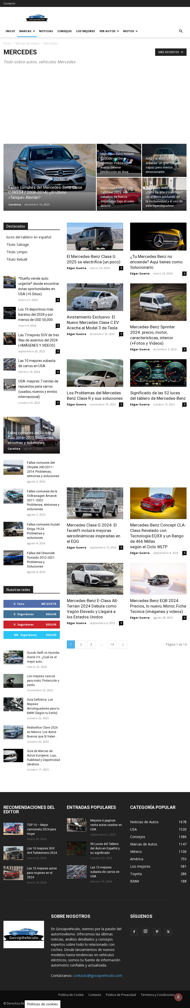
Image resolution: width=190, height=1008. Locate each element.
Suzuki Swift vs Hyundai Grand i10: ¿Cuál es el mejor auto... (43, 657)
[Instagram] (145, 931)
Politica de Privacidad (121, 995)
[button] (181, 31)
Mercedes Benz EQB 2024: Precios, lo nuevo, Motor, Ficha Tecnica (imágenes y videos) (158, 606)
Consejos (64, 31)
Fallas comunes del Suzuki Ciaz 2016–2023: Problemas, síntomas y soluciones (31, 438)
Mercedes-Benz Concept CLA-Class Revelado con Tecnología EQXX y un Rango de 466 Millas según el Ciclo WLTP (158, 536)
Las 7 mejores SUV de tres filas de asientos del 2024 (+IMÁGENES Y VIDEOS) (38, 340)
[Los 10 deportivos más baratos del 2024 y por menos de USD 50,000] (9, 313)
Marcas (25, 31)
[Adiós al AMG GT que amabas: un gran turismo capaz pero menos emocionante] (164, 160)
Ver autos (107, 31)
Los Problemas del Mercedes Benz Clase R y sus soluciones (95, 395)
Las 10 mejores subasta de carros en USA (104, 872)
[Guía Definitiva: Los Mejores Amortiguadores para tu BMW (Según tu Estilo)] (13, 704)
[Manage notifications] (178, 997)
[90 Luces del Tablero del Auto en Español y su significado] (77, 849)
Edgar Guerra (76, 268)
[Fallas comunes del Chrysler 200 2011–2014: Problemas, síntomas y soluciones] (13, 467)
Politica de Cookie (71, 995)
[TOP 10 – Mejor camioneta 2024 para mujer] (13, 829)
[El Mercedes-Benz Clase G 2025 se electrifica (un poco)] (95, 237)
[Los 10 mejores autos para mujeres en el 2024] (13, 873)
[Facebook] (134, 932)
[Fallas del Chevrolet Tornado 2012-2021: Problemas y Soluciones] (13, 557)
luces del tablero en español (28, 237)
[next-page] (123, 644)
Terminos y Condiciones (158, 995)
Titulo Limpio (16, 252)
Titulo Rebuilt (16, 259)
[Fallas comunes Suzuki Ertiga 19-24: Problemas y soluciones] (13, 529)
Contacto (9, 3)
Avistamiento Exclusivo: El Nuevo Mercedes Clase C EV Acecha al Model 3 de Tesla (93, 322)
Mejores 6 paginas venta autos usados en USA (106, 825)
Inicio (10, 31)
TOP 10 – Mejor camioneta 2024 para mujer (41, 829)
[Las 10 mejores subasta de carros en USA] (9, 364)
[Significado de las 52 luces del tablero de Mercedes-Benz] (158, 373)
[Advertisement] (95, 106)
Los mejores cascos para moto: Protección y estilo (43, 680)
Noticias (46, 31)
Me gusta (48, 604)
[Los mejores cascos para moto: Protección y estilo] (13, 681)
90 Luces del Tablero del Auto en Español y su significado (105, 848)
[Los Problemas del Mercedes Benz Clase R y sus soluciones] (95, 373)
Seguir (51, 614)
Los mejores (85, 31)
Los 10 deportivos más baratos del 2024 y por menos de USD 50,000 (35, 314)
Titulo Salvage (17, 244)
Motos (128, 31)
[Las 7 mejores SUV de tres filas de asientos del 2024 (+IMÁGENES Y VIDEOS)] (9, 339)
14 (112, 644)
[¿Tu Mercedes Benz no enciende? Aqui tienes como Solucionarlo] (158, 237)
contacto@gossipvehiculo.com (97, 975)
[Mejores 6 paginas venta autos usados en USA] (77, 825)
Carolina (14, 204)
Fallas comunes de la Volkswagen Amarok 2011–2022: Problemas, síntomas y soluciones (43, 500)
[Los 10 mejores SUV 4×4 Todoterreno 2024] (13, 853)
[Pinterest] (157, 932)
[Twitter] (168, 932)
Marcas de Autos (27, 43)
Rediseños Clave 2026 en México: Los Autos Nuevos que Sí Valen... (42, 732)
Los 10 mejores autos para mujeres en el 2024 (42, 873)
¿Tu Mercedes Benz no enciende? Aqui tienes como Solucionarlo (156, 262)
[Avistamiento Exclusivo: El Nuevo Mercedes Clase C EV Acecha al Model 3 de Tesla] (95, 297)
